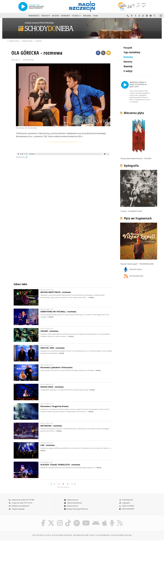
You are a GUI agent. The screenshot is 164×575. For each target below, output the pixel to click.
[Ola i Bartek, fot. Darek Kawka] (63, 94)
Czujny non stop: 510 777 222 (21, 503)
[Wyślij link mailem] (108, 53)
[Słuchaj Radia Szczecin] (23, 6)
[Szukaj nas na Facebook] (43, 520)
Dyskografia (131, 165)
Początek (128, 47)
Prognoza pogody (17, 509)
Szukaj (154, 15)
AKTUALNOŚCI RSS (136, 276)
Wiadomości (33, 16)
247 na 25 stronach (63, 487)
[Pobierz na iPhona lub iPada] (104, 520)
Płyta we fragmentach (138, 218)
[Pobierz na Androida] (96, 520)
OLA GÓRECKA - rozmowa (36, 52)
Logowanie (126, 503)
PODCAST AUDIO (135, 269)
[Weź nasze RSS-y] (120, 520)
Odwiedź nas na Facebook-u (132, 15)
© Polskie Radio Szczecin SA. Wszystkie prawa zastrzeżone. (52, 535)
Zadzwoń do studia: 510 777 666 (22, 500)
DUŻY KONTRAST (128, 509)
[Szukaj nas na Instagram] (60, 520)
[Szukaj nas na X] (51, 520)
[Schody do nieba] (82, 28)
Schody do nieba (27, 41)
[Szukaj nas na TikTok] (68, 520)
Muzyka (55, 16)
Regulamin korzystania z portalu (84, 535)
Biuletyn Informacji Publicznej (77, 509)
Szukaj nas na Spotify (147, 15)
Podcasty (45, 16)
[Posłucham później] (26, 157)
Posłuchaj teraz (127, 500)
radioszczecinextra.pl (74, 503)
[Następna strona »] (74, 484)
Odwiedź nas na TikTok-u (143, 15)
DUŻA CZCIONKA (128, 506)
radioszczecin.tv (72, 506)
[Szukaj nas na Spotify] (76, 520)
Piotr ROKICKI (28, 60)
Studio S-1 (76, 16)
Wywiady (128, 66)
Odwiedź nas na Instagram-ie (139, 15)
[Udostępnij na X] (103, 53)
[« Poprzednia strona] (51, 484)
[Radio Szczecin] (82, 6)
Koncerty (128, 61)
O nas (95, 16)
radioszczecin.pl (72, 500)
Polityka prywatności (103, 535)
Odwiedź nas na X (135, 15)
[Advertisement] (25, 556)
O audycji (128, 71)
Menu (160, 15)
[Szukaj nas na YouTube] (86, 520)
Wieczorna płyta (134, 113)
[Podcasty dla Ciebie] (112, 520)
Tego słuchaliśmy (132, 52)
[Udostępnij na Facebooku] (98, 53)
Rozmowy (38, 41)
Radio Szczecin (14, 41)
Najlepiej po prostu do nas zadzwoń (128, 15)
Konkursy (65, 16)
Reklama (87, 16)
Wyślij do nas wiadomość (151, 15)
